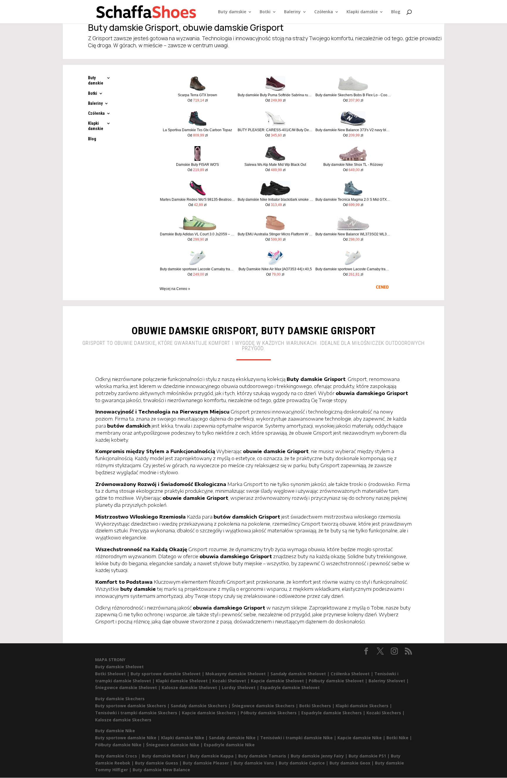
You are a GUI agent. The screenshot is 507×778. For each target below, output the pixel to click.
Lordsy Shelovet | (241, 687)
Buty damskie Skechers (120, 698)
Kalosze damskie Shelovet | (192, 687)
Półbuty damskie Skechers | (271, 712)
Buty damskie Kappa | (214, 756)
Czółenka (323, 12)
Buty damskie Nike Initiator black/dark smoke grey (275, 200)
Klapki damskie (362, 12)
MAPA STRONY (110, 659)
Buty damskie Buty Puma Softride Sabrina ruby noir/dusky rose (275, 95)
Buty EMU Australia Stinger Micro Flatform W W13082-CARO (275, 234)
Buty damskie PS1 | (370, 756)
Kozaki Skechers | (385, 712)
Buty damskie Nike (115, 730)
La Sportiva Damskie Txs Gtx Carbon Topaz (197, 130)
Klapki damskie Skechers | (364, 705)
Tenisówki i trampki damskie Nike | (298, 737)
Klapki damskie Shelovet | (184, 681)
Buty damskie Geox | (352, 763)
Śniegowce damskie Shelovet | (128, 687)
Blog (395, 12)
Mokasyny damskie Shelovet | (238, 673)
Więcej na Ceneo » (175, 289)
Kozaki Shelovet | (231, 681)
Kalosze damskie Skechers (123, 720)
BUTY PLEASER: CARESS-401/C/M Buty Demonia (275, 130)
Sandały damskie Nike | (234, 737)
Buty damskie (232, 12)
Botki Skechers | (317, 705)
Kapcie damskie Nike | (361, 737)
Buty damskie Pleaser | (208, 763)
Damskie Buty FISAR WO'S (197, 165)
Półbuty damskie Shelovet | (339, 681)
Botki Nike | (399, 737)
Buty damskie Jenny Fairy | (320, 756)
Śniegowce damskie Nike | (175, 744)
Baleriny (292, 12)
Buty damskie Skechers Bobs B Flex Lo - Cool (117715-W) (353, 95)
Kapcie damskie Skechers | (211, 712)
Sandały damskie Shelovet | (301, 673)
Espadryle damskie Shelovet (290, 687)
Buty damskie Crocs (116, 756)
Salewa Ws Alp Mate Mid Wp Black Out (275, 165)
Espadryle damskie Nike (229, 744)
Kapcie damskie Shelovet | (280, 681)
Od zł (197, 100)
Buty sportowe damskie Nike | (128, 737)
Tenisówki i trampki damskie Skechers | (138, 712)
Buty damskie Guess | (159, 763)
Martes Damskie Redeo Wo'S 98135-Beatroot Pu (197, 200)
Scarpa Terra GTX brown (197, 95)
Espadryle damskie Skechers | (333, 712)
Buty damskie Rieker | (166, 756)
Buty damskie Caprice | (304, 763)
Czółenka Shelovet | (352, 673)
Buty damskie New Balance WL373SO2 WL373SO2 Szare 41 (353, 234)
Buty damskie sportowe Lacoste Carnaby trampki (197, 269)
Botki (265, 12)
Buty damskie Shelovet (119, 666)
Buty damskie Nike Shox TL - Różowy (353, 165)
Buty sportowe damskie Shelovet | (168, 673)
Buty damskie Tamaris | (264, 756)
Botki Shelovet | (113, 673)
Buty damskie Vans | (256, 763)
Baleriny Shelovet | (389, 681)
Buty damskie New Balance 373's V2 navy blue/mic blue (353, 130)
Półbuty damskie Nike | (120, 744)
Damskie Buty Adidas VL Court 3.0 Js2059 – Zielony (197, 234)
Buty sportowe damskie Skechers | (133, 705)
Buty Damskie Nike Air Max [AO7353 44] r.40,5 (275, 269)
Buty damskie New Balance (161, 769)
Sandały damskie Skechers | (201, 705)
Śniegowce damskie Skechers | (265, 705)
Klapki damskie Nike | (185, 737)
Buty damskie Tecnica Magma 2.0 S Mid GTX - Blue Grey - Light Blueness (353, 200)
